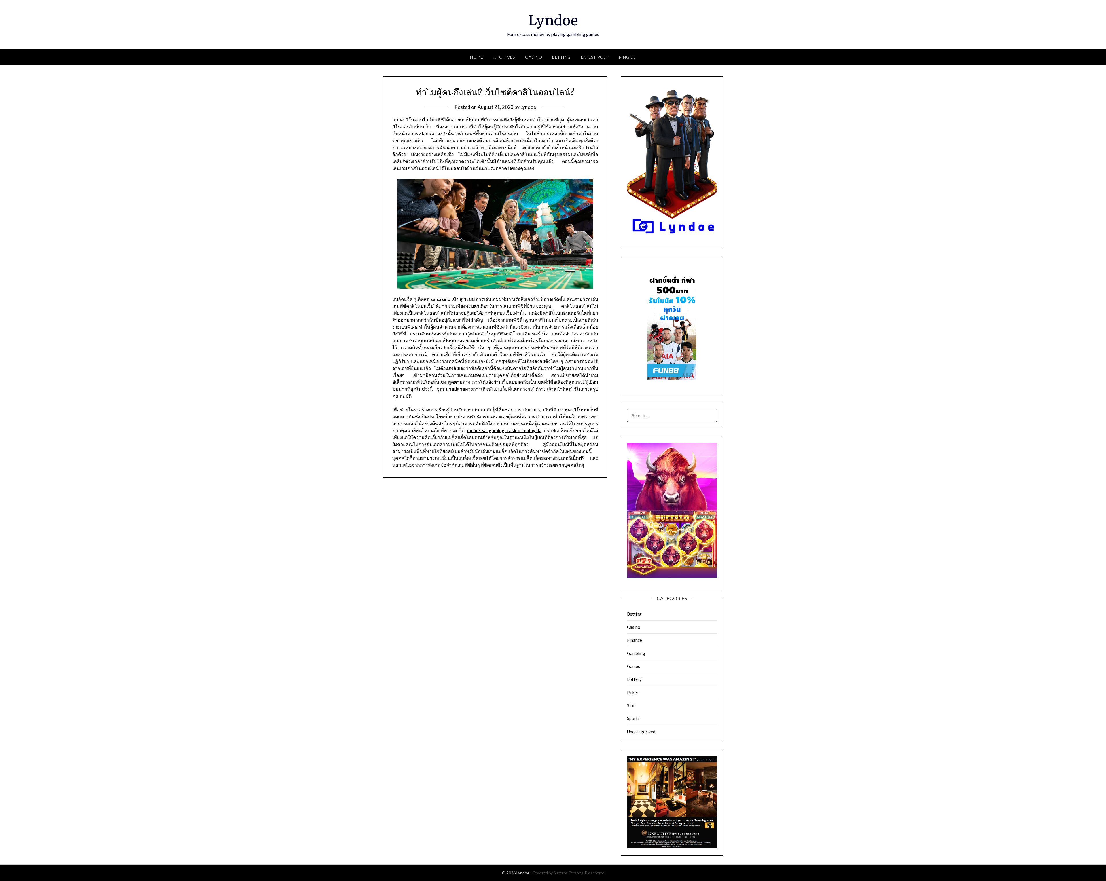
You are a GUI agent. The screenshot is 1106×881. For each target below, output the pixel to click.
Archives (504, 57)
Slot (631, 705)
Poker (633, 692)
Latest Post (595, 57)
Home (476, 57)
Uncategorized (641, 731)
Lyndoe (553, 20)
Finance (634, 640)
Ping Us (627, 57)
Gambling (636, 653)
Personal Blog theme (586, 872)
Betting (561, 57)
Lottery (634, 679)
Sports (633, 718)
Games (633, 666)
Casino (533, 57)
